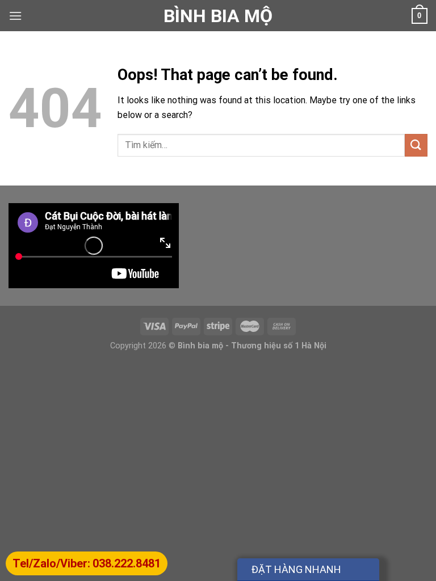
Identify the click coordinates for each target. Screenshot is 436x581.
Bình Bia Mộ (218, 16)
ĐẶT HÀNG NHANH (296, 569)
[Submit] (416, 145)
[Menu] (15, 16)
